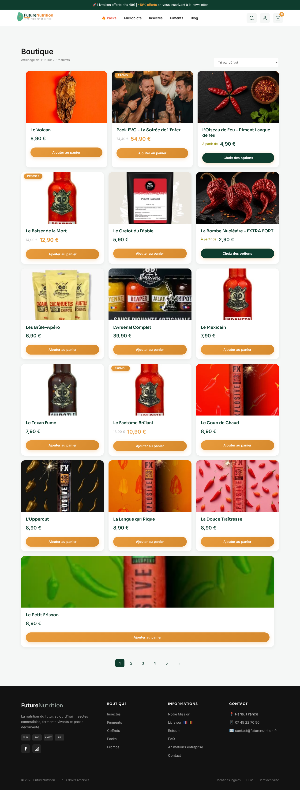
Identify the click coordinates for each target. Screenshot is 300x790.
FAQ (171, 739)
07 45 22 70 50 (247, 722)
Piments (176, 18)
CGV (249, 780)
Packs (112, 739)
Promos (113, 747)
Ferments (114, 722)
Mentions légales (229, 780)
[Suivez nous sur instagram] (36, 748)
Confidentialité (269, 780)
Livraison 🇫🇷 (178, 722)
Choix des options (238, 158)
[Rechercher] (252, 18)
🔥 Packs (109, 18)
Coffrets (113, 731)
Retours (174, 731)
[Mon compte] (265, 18)
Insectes (156, 18)
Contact (174, 755)
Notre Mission (179, 714)
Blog (194, 18)
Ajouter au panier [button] (66, 152)
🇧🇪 (191, 722)
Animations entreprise (185, 747)
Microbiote (133, 18)
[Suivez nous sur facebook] (25, 748)
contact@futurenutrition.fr (256, 731)
